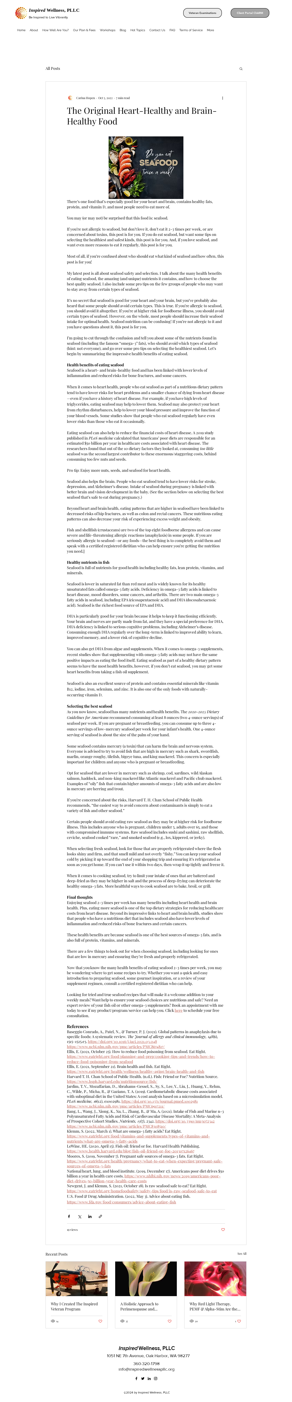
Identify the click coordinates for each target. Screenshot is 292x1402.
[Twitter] (143, 1378)
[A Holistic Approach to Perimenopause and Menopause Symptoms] (146, 1279)
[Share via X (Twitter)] (79, 1216)
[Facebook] (136, 1378)
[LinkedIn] (149, 1378)
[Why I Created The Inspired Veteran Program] (77, 1279)
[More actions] (222, 97)
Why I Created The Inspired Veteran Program (74, 1306)
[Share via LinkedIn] (90, 1216)
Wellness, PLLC (54, 10)
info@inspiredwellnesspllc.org (146, 1369)
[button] (241, 68)
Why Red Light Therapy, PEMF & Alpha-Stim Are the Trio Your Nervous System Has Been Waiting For (213, 1306)
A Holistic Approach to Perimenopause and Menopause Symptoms (139, 1306)
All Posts (53, 68)
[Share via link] (100, 1216)
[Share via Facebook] (69, 1216)
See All (241, 1254)
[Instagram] (155, 1378)
